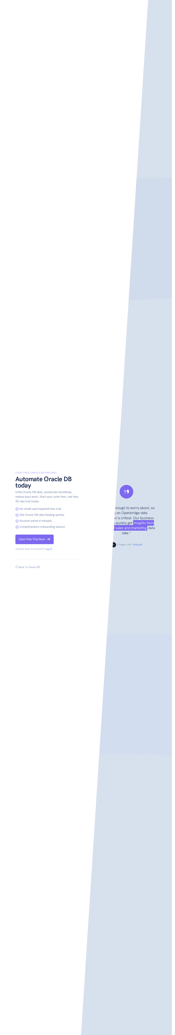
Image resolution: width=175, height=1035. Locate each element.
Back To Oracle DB (29, 567)
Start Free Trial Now (32, 539)
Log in (48, 548)
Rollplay (136, 544)
